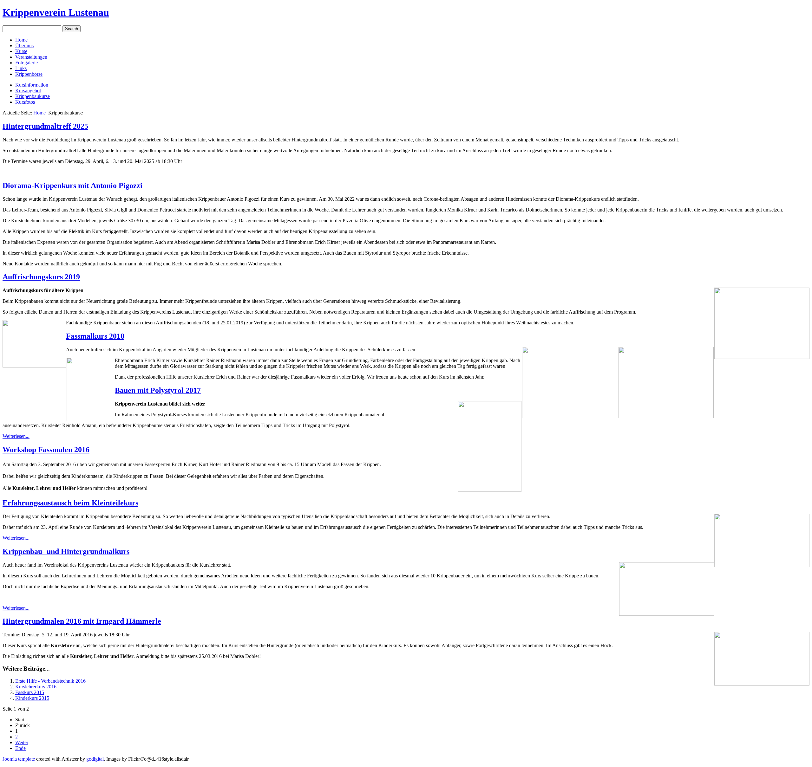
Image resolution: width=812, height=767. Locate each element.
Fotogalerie (26, 62)
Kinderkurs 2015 (32, 698)
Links (21, 68)
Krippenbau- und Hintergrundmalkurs (66, 551)
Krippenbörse (29, 74)
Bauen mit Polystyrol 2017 (158, 390)
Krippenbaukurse (32, 96)
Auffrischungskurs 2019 (41, 277)
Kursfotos (25, 102)
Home (21, 39)
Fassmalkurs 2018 (95, 336)
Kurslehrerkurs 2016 (35, 686)
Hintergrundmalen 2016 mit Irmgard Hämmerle (82, 621)
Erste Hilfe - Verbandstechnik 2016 (50, 681)
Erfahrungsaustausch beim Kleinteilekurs (70, 503)
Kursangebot (28, 90)
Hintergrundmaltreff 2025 (45, 126)
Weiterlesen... (16, 436)
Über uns (24, 45)
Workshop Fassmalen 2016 (46, 449)
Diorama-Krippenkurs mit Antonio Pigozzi (72, 185)
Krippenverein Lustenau (56, 12)
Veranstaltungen (31, 57)
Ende (20, 748)
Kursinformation (31, 85)
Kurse (21, 51)
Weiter (21, 742)
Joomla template (19, 759)
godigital (95, 759)
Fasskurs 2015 (29, 692)
